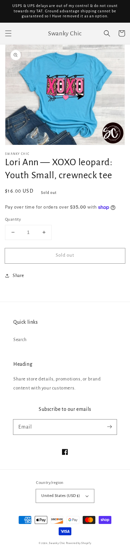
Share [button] (18, 275)
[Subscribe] (109, 427)
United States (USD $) (60, 496)
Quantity (13, 219)
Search (20, 339)
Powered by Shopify (79, 543)
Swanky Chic (57, 543)
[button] (8, 33)
